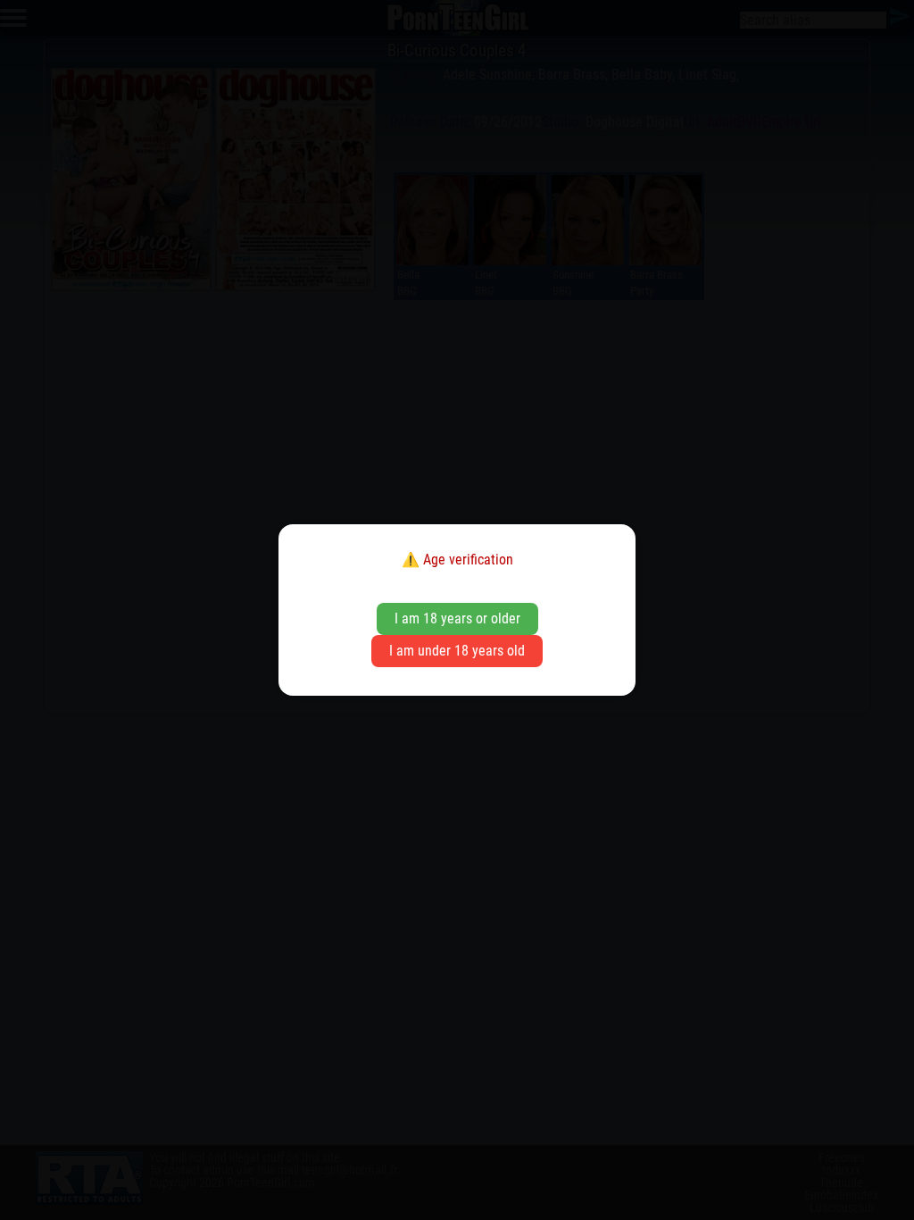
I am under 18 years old (457, 650)
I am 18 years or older (457, 618)
